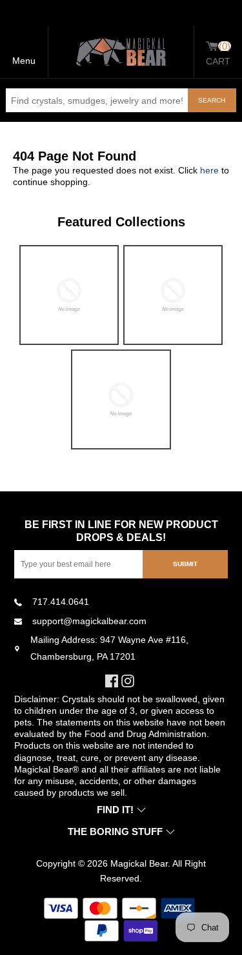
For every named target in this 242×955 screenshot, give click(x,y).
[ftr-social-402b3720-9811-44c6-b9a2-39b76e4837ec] (113, 680)
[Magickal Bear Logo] (121, 52)
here (209, 170)
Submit (185, 563)
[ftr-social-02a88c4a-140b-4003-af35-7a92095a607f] (129, 680)
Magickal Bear (139, 863)
